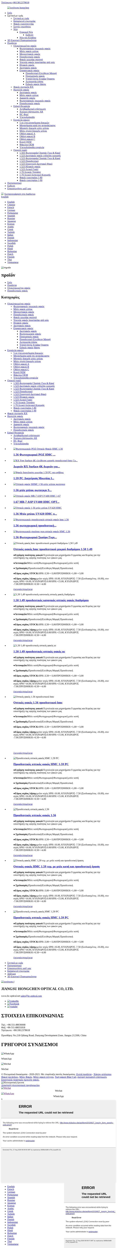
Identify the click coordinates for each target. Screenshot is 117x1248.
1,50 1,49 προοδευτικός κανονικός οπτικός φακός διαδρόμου (51, 600)
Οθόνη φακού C (27, 139)
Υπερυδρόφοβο (27, 117)
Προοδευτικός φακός (30, 57)
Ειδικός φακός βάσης (36, 84)
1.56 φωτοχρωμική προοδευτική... (34, 525)
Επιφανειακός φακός (29, 70)
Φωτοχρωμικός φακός (30, 334)
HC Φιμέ (24, 114)
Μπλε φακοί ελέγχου (43, 1077)
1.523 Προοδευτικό (29, 161)
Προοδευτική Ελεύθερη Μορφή (41, 73)
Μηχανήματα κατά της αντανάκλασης (37, 125)
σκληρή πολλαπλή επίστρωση (91, 1077)
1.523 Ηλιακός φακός (30, 166)
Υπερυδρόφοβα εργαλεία (32, 147)
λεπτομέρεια (26, 589)
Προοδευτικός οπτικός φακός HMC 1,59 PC (41, 764)
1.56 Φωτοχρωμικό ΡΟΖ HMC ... (34, 454)
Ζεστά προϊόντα (84, 1074)
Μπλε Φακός (25, 1077)
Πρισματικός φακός (35, 76)
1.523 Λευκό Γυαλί (29, 169)
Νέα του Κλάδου (28, 37)
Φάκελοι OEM (27, 144)
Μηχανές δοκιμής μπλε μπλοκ (34, 128)
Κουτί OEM (25, 142)
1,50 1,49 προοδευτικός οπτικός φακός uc (39, 651)
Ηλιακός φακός (27, 65)
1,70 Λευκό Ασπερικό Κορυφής (35, 175)
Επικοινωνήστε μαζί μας (19, 188)
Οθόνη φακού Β (27, 136)
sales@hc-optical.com (31, 996)
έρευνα (16, 589)
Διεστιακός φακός (28, 67)
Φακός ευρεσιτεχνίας (23, 24)
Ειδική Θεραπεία (21, 106)
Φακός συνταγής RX (23, 87)
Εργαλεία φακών (21, 120)
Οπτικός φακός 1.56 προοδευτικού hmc (37, 702)
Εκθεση (29, 35)
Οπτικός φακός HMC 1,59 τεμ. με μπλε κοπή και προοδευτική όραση (56, 866)
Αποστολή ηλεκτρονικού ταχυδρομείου (20, 1085)
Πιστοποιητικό (14, 183)
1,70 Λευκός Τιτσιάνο (30, 172)
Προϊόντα (12, 43)
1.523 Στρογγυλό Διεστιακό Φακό (36, 164)
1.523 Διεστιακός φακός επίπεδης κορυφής (40, 155)
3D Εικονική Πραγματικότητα (21, 40)
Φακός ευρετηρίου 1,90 (31, 180)
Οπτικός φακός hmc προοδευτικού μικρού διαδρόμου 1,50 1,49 (52, 549)
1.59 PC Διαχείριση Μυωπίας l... (33, 478)
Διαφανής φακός (27, 98)
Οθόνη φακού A (27, 133)
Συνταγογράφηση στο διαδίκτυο (19, 194)
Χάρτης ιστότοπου (102, 1074)
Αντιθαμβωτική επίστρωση (33, 109)
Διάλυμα (11, 973)
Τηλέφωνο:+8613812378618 (15, 2)
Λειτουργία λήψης (34, 81)
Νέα (15, 29)
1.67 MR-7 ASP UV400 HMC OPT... (36, 501)
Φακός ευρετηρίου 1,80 (31, 177)
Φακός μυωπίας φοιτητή (31, 59)
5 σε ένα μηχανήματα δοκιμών (34, 122)
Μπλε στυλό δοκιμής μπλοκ (33, 131)
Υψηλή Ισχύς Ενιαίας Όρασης (40, 78)
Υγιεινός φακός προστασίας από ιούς (37, 62)
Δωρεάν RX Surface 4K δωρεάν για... (36, 466)
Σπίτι (9, 13)
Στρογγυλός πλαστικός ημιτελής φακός (20, 1079)
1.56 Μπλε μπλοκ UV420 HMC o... (35, 513)
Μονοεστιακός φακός (30, 54)
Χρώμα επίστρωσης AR (31, 111)
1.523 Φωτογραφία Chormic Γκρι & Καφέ (40, 158)
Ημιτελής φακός (21, 89)
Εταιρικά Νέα (26, 32)
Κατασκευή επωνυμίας (24, 21)
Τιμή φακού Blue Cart (65, 1077)
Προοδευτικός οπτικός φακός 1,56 (34, 815)
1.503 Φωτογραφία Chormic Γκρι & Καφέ (40, 153)
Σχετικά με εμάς (21, 18)
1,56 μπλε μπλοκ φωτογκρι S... (32, 490)
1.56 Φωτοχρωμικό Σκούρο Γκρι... (35, 537)
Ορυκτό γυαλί (20, 150)
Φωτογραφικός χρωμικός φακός (35, 48)
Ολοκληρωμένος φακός (24, 46)
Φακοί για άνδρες (9, 1077)
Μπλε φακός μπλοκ (29, 51)
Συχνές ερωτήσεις (22, 26)
